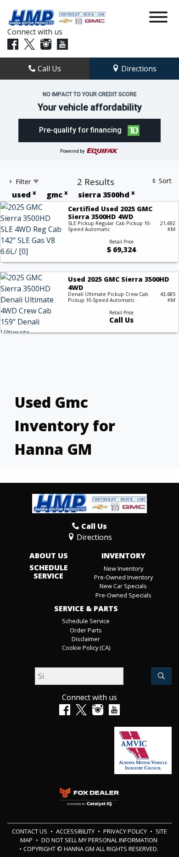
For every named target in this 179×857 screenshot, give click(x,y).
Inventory (123, 556)
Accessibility (76, 831)
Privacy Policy (125, 831)
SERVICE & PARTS (86, 609)
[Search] (161, 676)
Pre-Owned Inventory (123, 577)
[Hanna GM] (56, 17)
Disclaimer (86, 639)
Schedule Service (48, 572)
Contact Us (30, 831)
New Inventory (123, 568)
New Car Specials (123, 586)
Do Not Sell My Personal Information (99, 840)
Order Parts (86, 630)
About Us (48, 556)
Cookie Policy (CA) (86, 647)
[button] (89, 130)
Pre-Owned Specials (123, 595)
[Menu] (158, 18)
